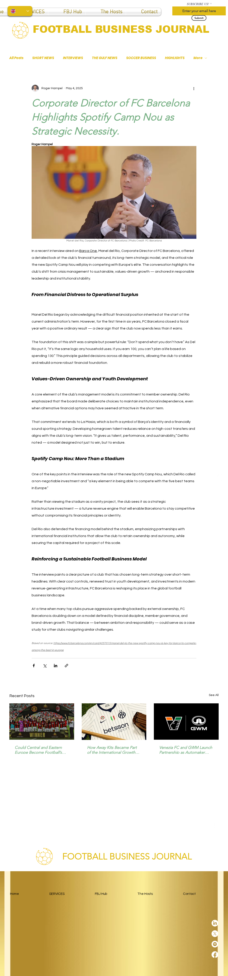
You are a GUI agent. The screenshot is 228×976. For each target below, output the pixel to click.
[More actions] (193, 88)
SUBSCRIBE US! (198, 4)
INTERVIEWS (73, 58)
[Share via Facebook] (34, 665)
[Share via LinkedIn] (55, 665)
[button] (66, 12)
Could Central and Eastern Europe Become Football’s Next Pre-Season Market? (38, 750)
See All (214, 695)
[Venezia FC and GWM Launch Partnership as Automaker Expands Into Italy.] (186, 721)
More (197, 58)
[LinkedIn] (218, 456)
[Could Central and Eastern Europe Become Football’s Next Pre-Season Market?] (41, 721)
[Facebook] (218, 488)
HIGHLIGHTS (175, 58)
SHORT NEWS (43, 58)
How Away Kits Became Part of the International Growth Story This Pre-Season (112, 750)
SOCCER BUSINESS (141, 58)
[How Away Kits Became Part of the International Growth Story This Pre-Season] (114, 721)
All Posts (16, 58)
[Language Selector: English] (20, 11)
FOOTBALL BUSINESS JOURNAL (121, 29)
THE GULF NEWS (104, 58)
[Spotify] (218, 477)
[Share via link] (66, 665)
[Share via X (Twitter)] (45, 665)
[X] (218, 467)
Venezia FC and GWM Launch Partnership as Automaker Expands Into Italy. (185, 750)
